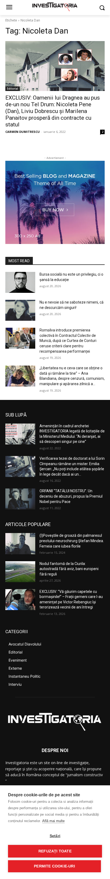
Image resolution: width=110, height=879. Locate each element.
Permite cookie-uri (54, 866)
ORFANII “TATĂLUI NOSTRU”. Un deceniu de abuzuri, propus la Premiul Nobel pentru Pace (71, 496)
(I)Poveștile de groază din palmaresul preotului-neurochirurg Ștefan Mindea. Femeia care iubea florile (72, 540)
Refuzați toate (55, 851)
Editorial (12, 88)
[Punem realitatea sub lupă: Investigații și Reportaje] (55, 6)
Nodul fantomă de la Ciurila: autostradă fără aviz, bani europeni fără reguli (69, 568)
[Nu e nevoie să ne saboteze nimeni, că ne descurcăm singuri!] (20, 310)
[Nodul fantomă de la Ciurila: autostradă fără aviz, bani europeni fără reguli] (20, 571)
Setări (55, 836)
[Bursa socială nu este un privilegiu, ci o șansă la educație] (20, 282)
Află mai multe (53, 821)
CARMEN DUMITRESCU (22, 132)
